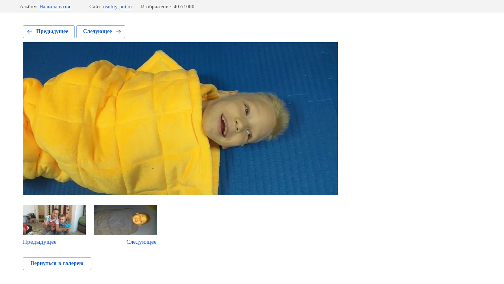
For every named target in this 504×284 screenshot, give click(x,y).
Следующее (97, 31)
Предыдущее (52, 31)
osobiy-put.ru (117, 6)
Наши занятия (54, 6)
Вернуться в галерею (57, 263)
